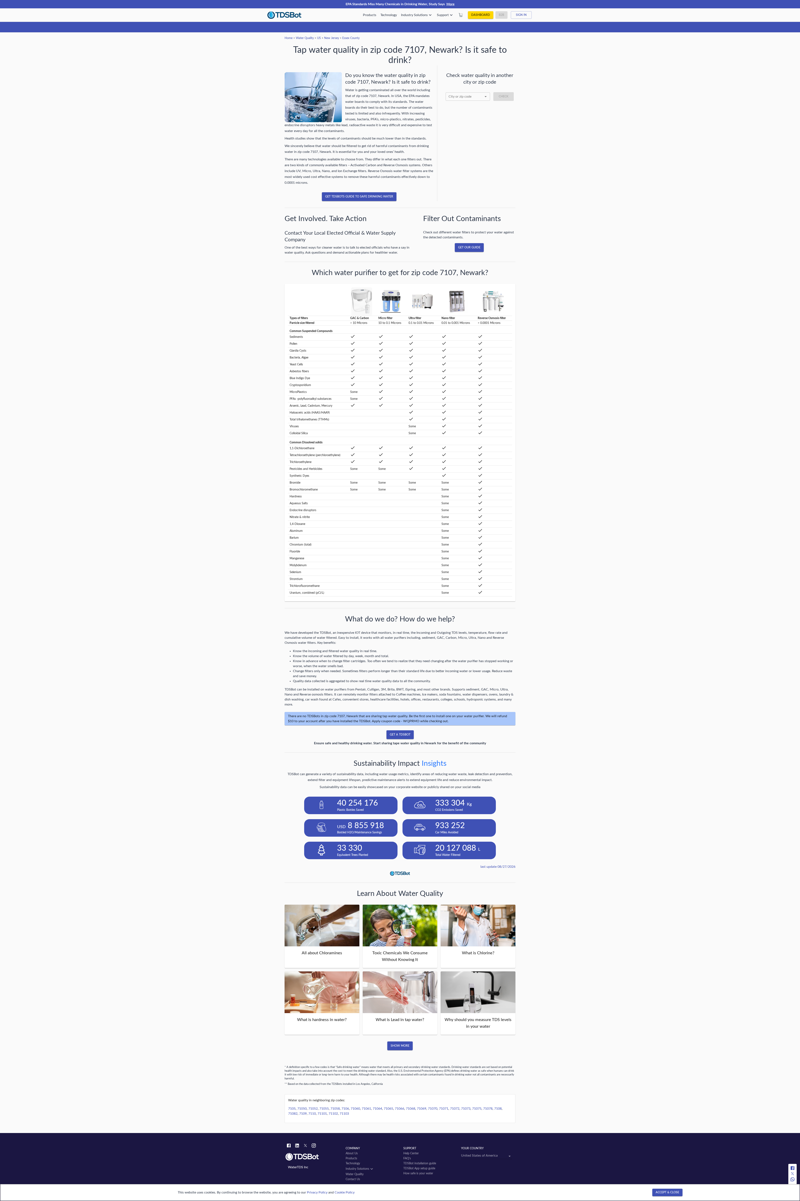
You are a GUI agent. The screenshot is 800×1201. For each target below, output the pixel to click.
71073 (465, 1108)
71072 (454, 1108)
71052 (313, 1108)
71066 (399, 1108)
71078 (487, 1108)
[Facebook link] (288, 1146)
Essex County (351, 38)
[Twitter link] (305, 1146)
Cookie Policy (345, 1192)
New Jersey (331, 38)
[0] (461, 15)
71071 (443, 1108)
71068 (410, 1108)
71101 (322, 1113)
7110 (312, 1113)
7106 (345, 1108)
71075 (476, 1108)
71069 (421, 1108)
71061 (366, 1108)
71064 (377, 1108)
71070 (432, 1108)
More (450, 4)
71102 (333, 1113)
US (319, 38)
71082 (293, 1113)
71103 (344, 1113)
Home (288, 38)
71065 (388, 1108)
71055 (324, 1108)
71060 (355, 1108)
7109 (303, 1113)
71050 (302, 1108)
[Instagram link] (313, 1146)
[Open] (486, 96)
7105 (292, 1108)
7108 (498, 1108)
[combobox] (468, 96)
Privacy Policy (317, 1192)
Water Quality (305, 38)
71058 (335, 1108)
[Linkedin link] (297, 1146)
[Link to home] (313, 1157)
